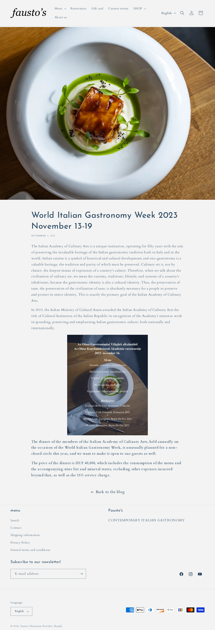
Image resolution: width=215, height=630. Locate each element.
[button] (60, 8)
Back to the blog (110, 492)
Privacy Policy (20, 543)
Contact (15, 528)
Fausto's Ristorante (31, 626)
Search (14, 520)
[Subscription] (81, 574)
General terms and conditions (30, 550)
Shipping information (25, 535)
